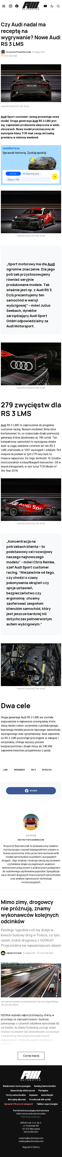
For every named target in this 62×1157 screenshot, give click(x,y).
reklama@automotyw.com (31, 1138)
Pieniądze (43, 1090)
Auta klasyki (47, 1095)
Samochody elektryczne (22, 1090)
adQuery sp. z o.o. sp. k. (31, 1122)
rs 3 (33, 769)
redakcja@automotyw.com (31, 1141)
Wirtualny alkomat (17, 1099)
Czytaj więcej (31, 1055)
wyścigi (47, 769)
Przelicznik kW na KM (40, 1099)
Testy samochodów (16, 1095)
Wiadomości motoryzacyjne (17, 1086)
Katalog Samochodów (45, 1086)
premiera (19, 769)
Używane (33, 1095)
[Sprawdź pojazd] (55, 177)
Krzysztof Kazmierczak (31, 840)
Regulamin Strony (31, 1147)
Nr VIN (13, 173)
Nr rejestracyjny (31, 173)
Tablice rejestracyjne (47, 1104)
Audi (4, 116)
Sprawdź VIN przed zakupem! (18, 1104)
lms (5, 769)
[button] (4, 6)
